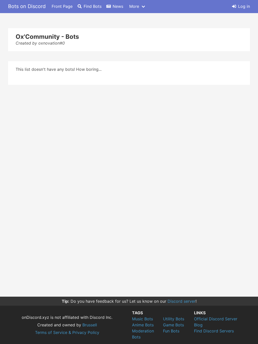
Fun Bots (171, 330)
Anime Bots (143, 324)
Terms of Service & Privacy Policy (67, 332)
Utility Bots (173, 318)
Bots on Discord (27, 6)
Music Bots (142, 318)
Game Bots (173, 324)
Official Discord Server (215, 318)
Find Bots (93, 6)
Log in (244, 6)
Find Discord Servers (214, 330)
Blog (198, 324)
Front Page (62, 6)
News (118, 6)
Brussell (89, 324)
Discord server (182, 301)
